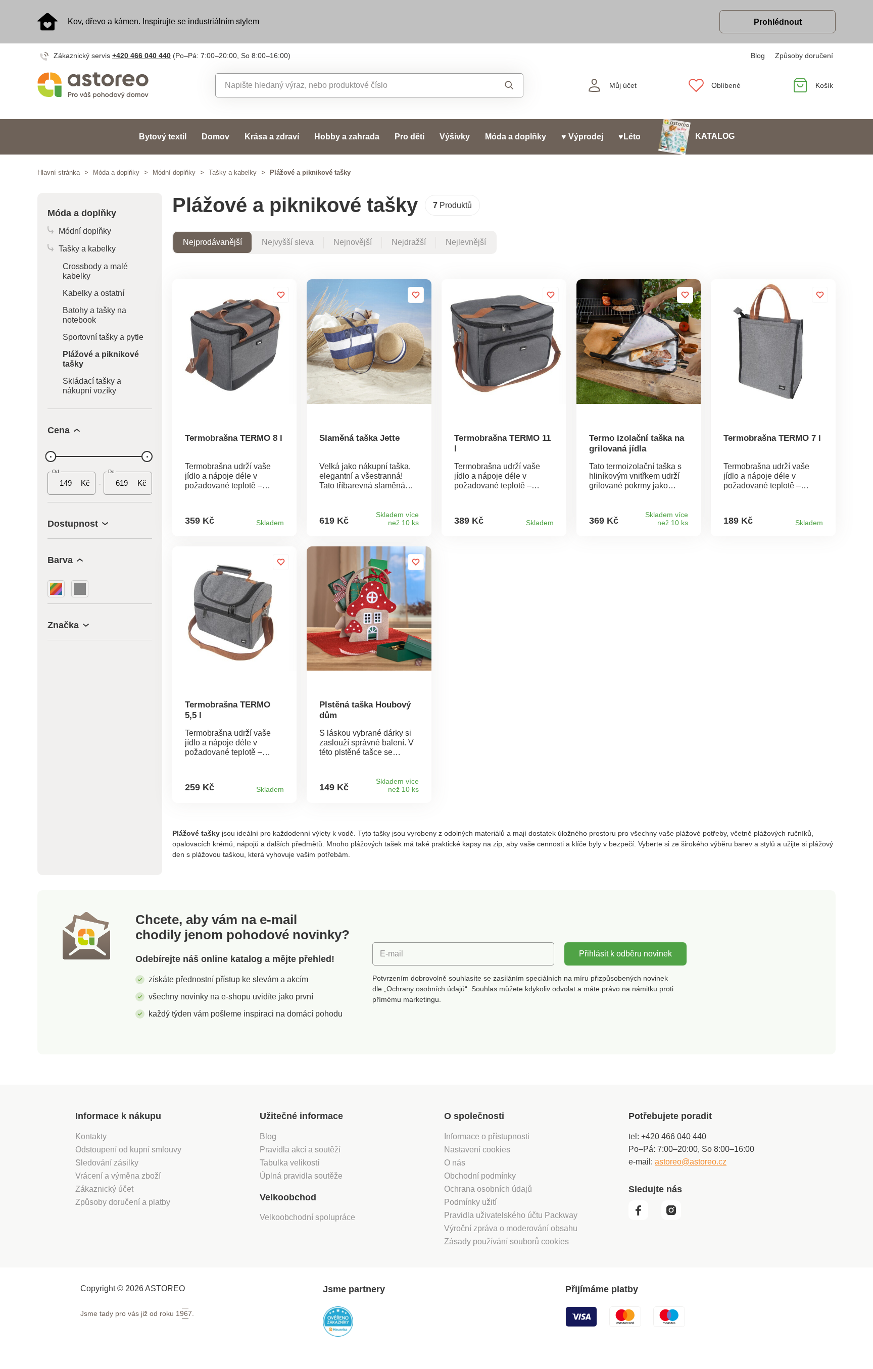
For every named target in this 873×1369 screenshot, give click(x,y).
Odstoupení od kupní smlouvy (128, 1149)
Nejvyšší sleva (288, 242)
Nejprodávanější (212, 242)
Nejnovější (352, 242)
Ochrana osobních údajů (488, 1189)
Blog (758, 56)
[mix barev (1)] (56, 588)
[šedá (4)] (79, 588)
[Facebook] (643, 1217)
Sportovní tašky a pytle (103, 337)
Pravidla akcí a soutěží (300, 1149)
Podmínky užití (470, 1202)
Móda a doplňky (515, 136)
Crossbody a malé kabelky (95, 271)
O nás (454, 1162)
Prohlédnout (778, 22)
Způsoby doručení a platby (122, 1202)
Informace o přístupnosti (486, 1136)
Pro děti (409, 136)
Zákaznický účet (104, 1189)
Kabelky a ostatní (93, 293)
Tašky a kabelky (233, 172)
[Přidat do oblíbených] (281, 295)
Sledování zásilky (106, 1162)
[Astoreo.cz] (99, 85)
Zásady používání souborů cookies (506, 1241)
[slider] (50, 456)
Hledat (499, 85)
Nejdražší (409, 242)
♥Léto (629, 136)
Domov (215, 136)
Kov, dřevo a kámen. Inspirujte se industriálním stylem (163, 21)
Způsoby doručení (804, 56)
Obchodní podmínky (480, 1176)
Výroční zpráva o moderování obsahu (510, 1228)
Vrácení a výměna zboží (118, 1176)
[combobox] (346, 85)
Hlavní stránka (58, 172)
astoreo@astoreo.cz (690, 1161)
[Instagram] (674, 1217)
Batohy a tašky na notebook (94, 315)
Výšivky (455, 136)
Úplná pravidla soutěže (301, 1176)
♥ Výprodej (582, 136)
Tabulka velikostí (289, 1162)
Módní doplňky (174, 172)
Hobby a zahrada (346, 136)
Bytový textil (162, 136)
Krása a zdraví (272, 136)
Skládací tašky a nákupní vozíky (92, 386)
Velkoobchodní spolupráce (307, 1217)
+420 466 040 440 (141, 56)
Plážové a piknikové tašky (101, 359)
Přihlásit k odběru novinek (625, 953)
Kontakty (91, 1136)
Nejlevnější (466, 242)
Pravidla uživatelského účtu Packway (510, 1215)
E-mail (391, 953)
